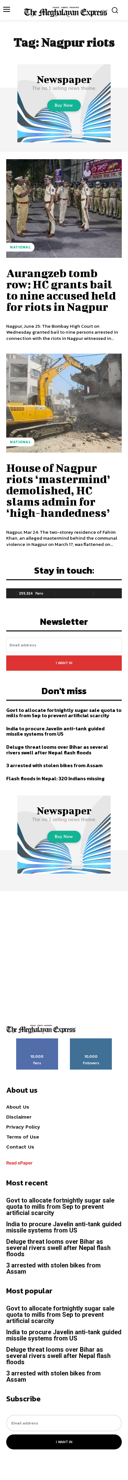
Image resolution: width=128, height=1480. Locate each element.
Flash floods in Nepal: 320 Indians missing (55, 778)
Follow (91, 1040)
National (20, 247)
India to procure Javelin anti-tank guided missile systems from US (55, 731)
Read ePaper (19, 1162)
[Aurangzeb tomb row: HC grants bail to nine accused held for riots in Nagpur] (64, 208)
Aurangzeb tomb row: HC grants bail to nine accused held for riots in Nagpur (61, 289)
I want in (64, 663)
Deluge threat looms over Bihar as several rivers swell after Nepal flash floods (57, 749)
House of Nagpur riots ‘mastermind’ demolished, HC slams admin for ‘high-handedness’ (58, 490)
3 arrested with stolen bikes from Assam (54, 765)
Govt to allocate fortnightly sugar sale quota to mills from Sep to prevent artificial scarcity (63, 712)
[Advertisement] (64, 955)
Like (37, 1040)
